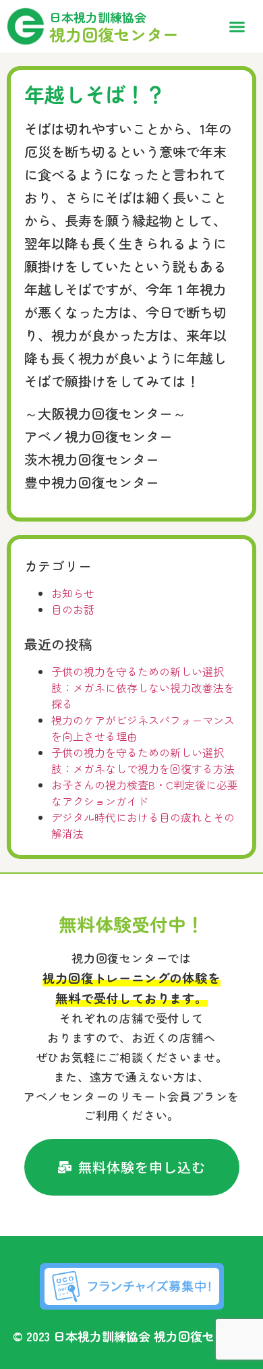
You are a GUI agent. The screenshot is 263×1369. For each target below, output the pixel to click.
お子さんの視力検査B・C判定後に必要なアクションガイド (144, 793)
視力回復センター (114, 34)
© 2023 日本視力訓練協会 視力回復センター (132, 1336)
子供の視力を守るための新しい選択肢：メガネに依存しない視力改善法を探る (143, 687)
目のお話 (72, 609)
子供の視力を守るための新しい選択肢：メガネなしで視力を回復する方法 (143, 760)
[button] (237, 26)
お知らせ (72, 593)
